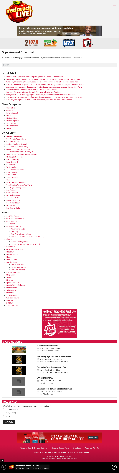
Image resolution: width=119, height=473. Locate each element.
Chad (8, 180)
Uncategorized (12, 125)
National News (12, 118)
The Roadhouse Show (15, 169)
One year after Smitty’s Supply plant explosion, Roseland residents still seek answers (40, 94)
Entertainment (12, 113)
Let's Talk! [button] (9, 422)
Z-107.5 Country (12, 177)
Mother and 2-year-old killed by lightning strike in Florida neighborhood (34, 76)
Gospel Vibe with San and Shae (18, 149)
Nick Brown (10, 205)
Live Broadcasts (17, 264)
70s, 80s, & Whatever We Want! (19, 185)
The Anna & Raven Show (16, 139)
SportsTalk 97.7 (12, 282)
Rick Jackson (11, 174)
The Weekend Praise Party (17, 146)
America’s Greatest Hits (16, 182)
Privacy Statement (13, 272)
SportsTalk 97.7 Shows (15, 285)
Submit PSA (10, 292)
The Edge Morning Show (16, 187)
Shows (9, 277)
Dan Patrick (10, 190)
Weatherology (72, 458)
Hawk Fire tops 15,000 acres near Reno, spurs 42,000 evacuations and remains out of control (43, 79)
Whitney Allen (11, 167)
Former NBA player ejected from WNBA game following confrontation (34, 92)
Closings (9, 239)
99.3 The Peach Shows (15, 218)
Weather (9, 300)
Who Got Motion (13, 141)
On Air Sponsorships (19, 267)
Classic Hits (11, 108)
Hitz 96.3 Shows (12, 254)
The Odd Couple (12, 197)
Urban (8, 128)
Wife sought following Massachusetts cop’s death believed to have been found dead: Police (42, 82)
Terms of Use (12, 295)
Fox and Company (13, 195)
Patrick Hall (10, 164)
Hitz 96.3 (10, 252)
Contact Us (10, 247)
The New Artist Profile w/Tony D (19, 152)
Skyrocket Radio (65, 456)
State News (11, 123)
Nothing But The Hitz (14, 157)
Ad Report (10, 224)
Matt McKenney (12, 159)
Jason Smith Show (13, 200)
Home (8, 257)
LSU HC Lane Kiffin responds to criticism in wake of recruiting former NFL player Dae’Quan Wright (45, 84)
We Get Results (12, 298)
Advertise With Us (13, 226)
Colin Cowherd (12, 192)
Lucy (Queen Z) (12, 162)
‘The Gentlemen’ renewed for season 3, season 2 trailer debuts (31, 89)
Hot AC (9, 115)
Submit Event (11, 287)
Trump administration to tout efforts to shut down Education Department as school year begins (44, 97)
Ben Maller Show (13, 203)
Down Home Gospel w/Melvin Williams (21, 154)
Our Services (11, 262)
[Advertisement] (59, 31)
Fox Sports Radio (13, 208)
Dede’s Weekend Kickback (16, 144)
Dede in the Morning (14, 136)
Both (7, 416)
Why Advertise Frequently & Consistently (27, 236)
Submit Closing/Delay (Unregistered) (25, 244)
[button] (114, 4)
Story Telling (10, 413)
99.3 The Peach (12, 216)
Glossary (14, 231)
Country (9, 110)
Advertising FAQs (18, 229)
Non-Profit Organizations (21, 234)
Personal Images (12, 409)
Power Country (12, 172)
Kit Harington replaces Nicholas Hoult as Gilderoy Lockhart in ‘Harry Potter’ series (39, 99)
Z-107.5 (9, 303)
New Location (11, 259)
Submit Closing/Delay (19, 241)
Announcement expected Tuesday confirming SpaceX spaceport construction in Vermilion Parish (44, 87)
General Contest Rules (15, 249)
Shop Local (10, 275)
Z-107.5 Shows (12, 305)
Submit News (11, 290)
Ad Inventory (11, 221)
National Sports (12, 120)
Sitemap (9, 280)
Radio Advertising (18, 269)
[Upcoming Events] (19, 349)
